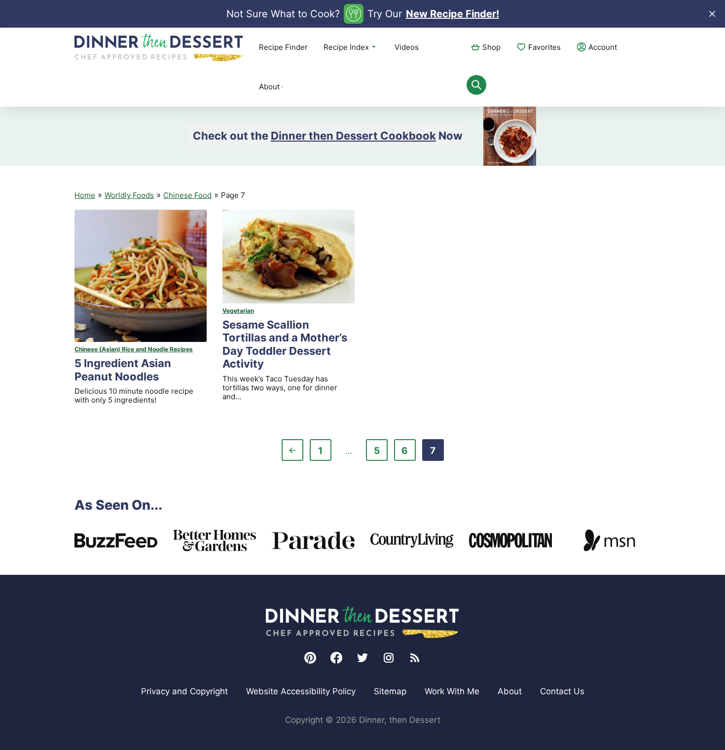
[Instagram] (388, 658)
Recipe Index (346, 47)
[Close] (712, 14)
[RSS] (415, 658)
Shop (491, 47)
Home (84, 195)
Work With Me (452, 691)
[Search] (476, 85)
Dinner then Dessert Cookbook (353, 135)
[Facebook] (336, 658)
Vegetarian (238, 310)
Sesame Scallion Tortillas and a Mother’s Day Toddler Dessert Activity (284, 344)
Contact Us (562, 691)
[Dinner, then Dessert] (362, 622)
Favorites (544, 47)
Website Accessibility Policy (301, 691)
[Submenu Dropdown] (282, 87)
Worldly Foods (129, 195)
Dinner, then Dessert (158, 47)
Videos (407, 47)
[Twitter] (362, 658)
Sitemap (390, 691)
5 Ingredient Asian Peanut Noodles (122, 369)
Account (602, 47)
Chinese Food (187, 195)
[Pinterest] (310, 658)
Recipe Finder (283, 47)
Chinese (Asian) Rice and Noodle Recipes (133, 349)
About (269, 86)
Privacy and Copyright (184, 691)
